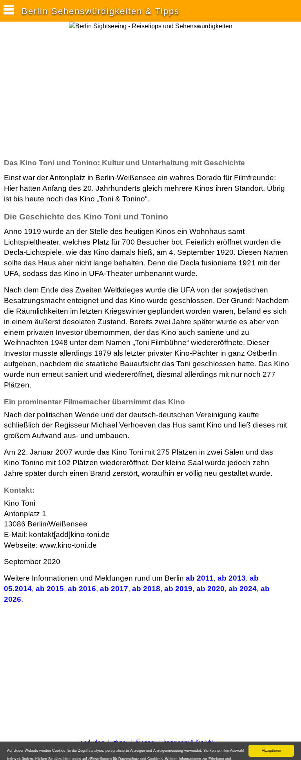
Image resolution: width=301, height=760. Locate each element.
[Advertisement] (95, 94)
